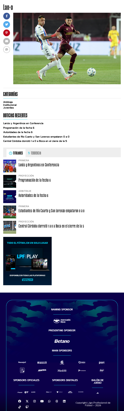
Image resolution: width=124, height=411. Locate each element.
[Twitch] (27, 407)
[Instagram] (34, 401)
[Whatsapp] (49, 401)
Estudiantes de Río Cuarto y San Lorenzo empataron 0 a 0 (36, 136)
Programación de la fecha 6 (18, 128)
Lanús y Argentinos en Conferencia (23, 123)
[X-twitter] (27, 401)
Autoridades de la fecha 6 (18, 132)
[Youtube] (42, 401)
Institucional (9, 105)
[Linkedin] (64, 401)
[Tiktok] (20, 407)
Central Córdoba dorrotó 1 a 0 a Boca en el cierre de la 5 (35, 141)
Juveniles (8, 107)
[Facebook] (20, 401)
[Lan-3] (67, 83)
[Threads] (57, 401)
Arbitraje (8, 102)
